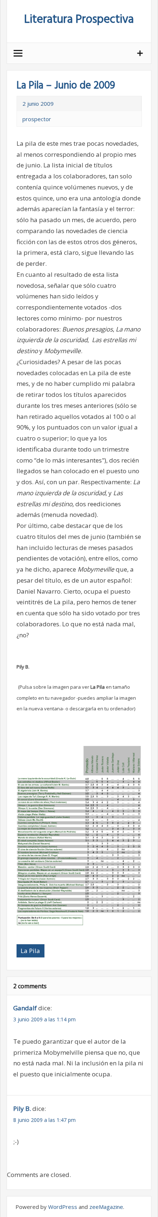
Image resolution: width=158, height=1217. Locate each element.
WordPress (62, 1206)
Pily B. (22, 1108)
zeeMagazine (106, 1206)
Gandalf (25, 1008)
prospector (36, 119)
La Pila (30, 950)
